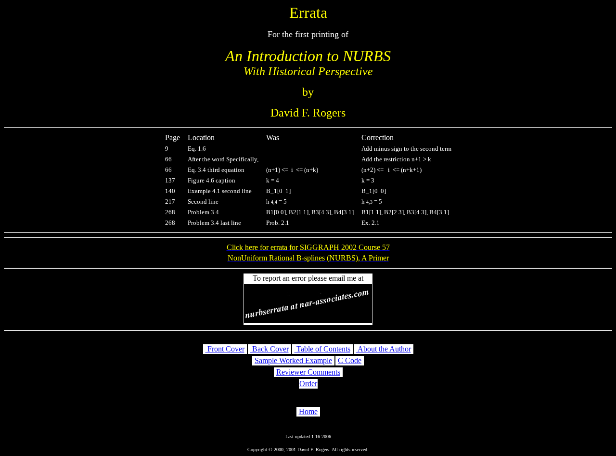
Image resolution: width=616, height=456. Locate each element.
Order (308, 383)
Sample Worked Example (293, 360)
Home (308, 411)
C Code (349, 360)
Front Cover (224, 349)
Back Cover (269, 349)
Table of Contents (322, 349)
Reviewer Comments (308, 372)
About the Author (383, 349)
